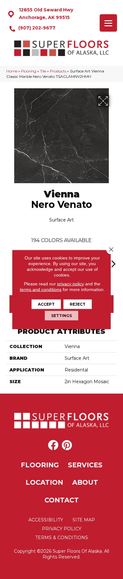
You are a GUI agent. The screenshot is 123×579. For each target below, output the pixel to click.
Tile (43, 71)
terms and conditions (41, 289)
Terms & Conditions (61, 537)
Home (11, 71)
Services (85, 465)
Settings (61, 315)
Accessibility (45, 520)
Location (44, 482)
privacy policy (70, 283)
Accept (46, 304)
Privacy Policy (61, 529)
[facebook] (53, 445)
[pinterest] (67, 445)
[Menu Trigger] (108, 23)
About (85, 482)
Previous (9, 260)
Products (58, 71)
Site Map (84, 520)
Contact (61, 500)
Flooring (28, 71)
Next (113, 260)
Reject (77, 304)
